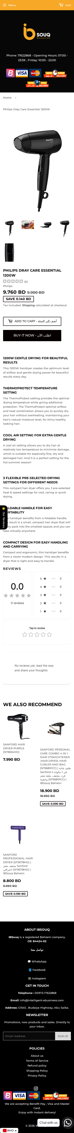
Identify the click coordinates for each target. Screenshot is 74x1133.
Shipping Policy (37, 1070)
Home (7, 97)
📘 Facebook (37, 969)
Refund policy (37, 1065)
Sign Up (63, 1036)
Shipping (28, 305)
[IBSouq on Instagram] (36, 1089)
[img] (13, 282)
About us (37, 1055)
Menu (12, 5)
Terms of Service (37, 1060)
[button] (52, 578)
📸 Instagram (37, 978)
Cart (68, 5)
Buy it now (32, 335)
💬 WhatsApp (37, 961)
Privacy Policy (37, 1075)
